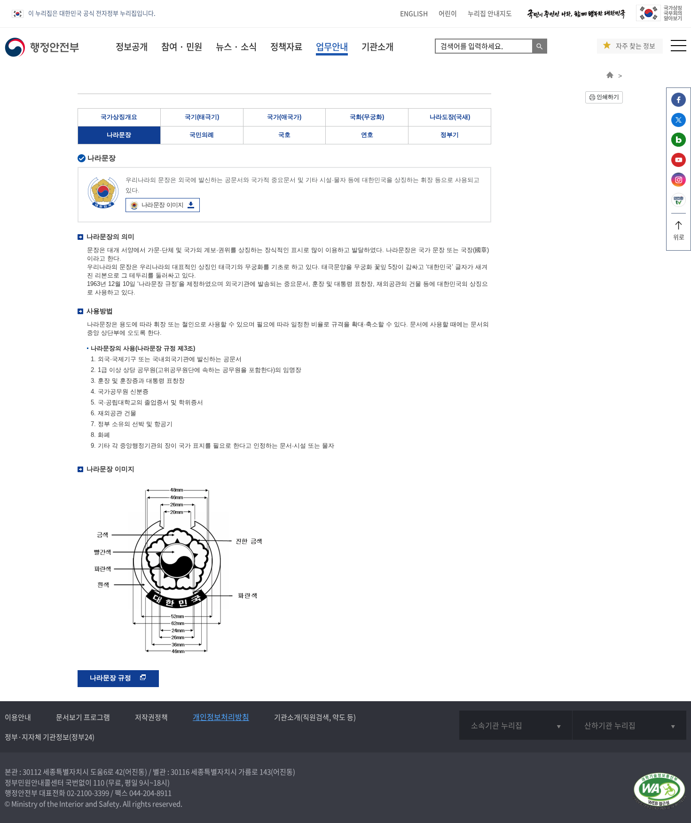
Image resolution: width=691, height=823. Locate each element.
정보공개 (132, 46)
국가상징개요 (119, 116)
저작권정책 (151, 717)
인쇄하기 (608, 97)
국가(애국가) (284, 116)
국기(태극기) (202, 116)
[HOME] (610, 75)
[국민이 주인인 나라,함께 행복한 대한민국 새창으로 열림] (576, 18)
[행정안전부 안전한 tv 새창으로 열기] (678, 204)
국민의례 (201, 134)
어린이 (448, 13)
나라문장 (119, 134)
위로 (678, 236)
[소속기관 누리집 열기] (516, 725)
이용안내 (18, 717)
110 (99, 782)
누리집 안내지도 (490, 13)
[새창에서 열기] (659, 792)
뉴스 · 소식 (236, 46)
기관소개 (377, 46)
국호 (284, 134)
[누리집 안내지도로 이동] (678, 48)
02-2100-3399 (88, 793)
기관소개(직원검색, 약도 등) (315, 717)
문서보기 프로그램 (83, 717)
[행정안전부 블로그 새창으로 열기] (678, 144)
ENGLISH (414, 13)
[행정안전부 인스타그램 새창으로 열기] (678, 184)
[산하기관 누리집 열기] (629, 725)
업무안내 (332, 46)
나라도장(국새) (450, 116)
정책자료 (286, 46)
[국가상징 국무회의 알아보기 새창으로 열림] (659, 18)
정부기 (449, 134)
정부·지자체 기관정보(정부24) (49, 737)
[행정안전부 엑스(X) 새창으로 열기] (678, 124)
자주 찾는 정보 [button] (635, 46)
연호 (367, 134)
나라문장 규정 (111, 677)
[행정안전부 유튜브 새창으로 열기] (678, 164)
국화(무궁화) (367, 116)
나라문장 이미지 (162, 204)
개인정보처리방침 (221, 716)
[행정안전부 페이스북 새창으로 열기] (678, 104)
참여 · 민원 (181, 46)
